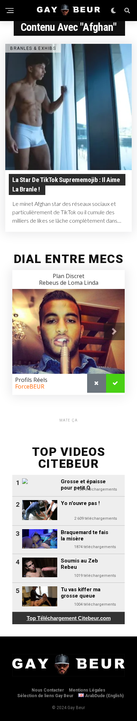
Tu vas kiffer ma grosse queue (80, 592)
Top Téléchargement (69, 618)
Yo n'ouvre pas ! (80, 503)
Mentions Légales (87, 690)
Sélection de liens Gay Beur (45, 695)
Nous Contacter (48, 690)
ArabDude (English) (104, 695)
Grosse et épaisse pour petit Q (83, 484)
